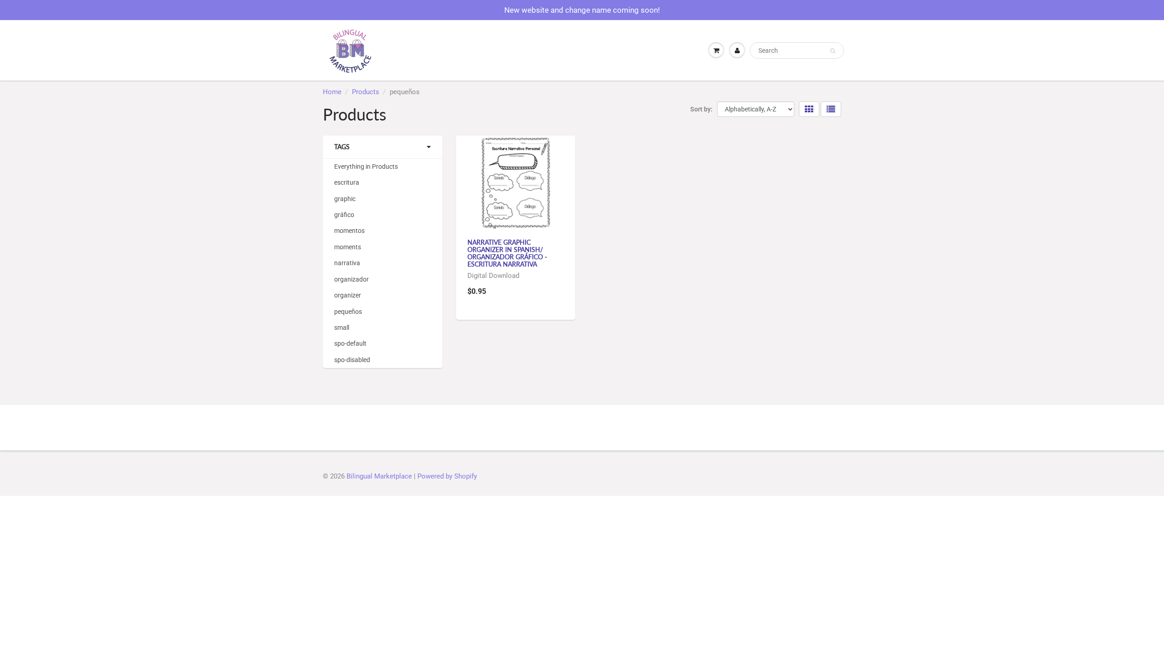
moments (347, 247)
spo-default (350, 343)
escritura (346, 182)
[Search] (833, 51)
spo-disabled (352, 359)
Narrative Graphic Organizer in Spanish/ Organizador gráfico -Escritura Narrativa (507, 253)
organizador (351, 279)
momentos (349, 230)
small (341, 327)
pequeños (348, 311)
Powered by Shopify (447, 476)
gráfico (344, 214)
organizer (347, 295)
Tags (342, 147)
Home (332, 92)
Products (365, 92)
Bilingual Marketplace (379, 476)
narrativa (347, 263)
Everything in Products (366, 166)
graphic (345, 198)
